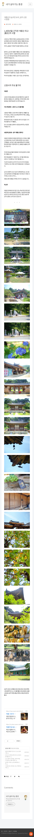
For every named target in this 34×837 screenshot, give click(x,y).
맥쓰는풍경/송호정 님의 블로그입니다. (13, 799)
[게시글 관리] (12, 741)
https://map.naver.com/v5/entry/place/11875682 (15, 711)
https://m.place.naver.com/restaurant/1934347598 (15, 724)
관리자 (5, 831)
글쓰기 (10, 831)
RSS (14, 831)
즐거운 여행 (8, 24)
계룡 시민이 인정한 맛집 (11, 714)
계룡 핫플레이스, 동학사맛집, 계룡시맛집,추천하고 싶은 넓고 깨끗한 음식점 (11, 717)
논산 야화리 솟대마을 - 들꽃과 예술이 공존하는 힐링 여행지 (12, 759)
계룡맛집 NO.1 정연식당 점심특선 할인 (11, 727)
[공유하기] (10, 741)
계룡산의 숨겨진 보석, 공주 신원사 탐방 (15, 18)
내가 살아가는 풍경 (12, 796)
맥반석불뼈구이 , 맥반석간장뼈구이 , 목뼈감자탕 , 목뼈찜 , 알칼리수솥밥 (11, 730)
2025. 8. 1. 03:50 (17, 24)
